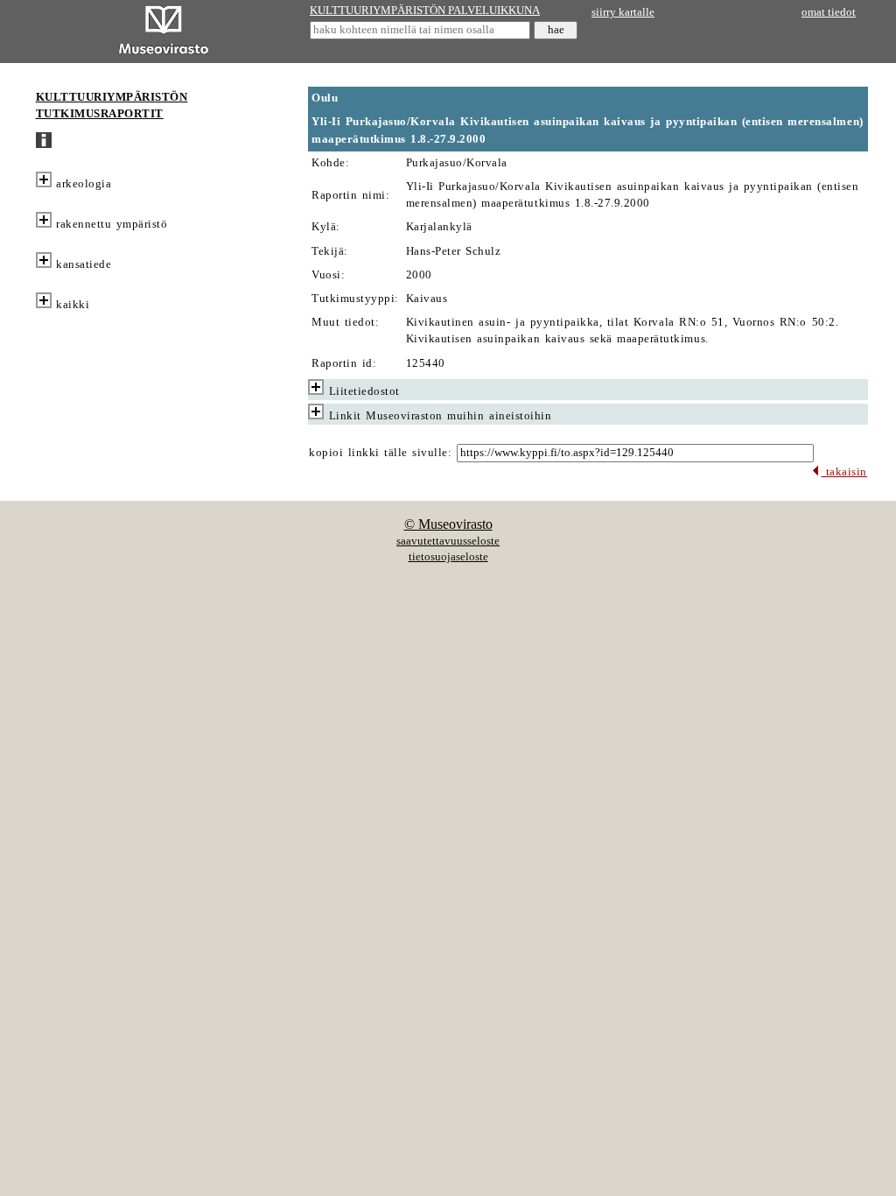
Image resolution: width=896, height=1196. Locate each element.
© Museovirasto (448, 524)
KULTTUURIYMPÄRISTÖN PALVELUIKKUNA (425, 10)
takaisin (844, 472)
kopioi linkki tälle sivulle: (380, 453)
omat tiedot (829, 12)
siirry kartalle (623, 12)
